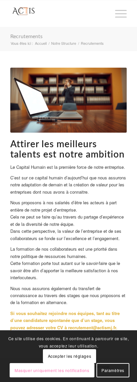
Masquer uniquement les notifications (52, 370)
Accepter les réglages (69, 356)
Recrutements (26, 36)
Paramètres (112, 370)
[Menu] (117, 13)
